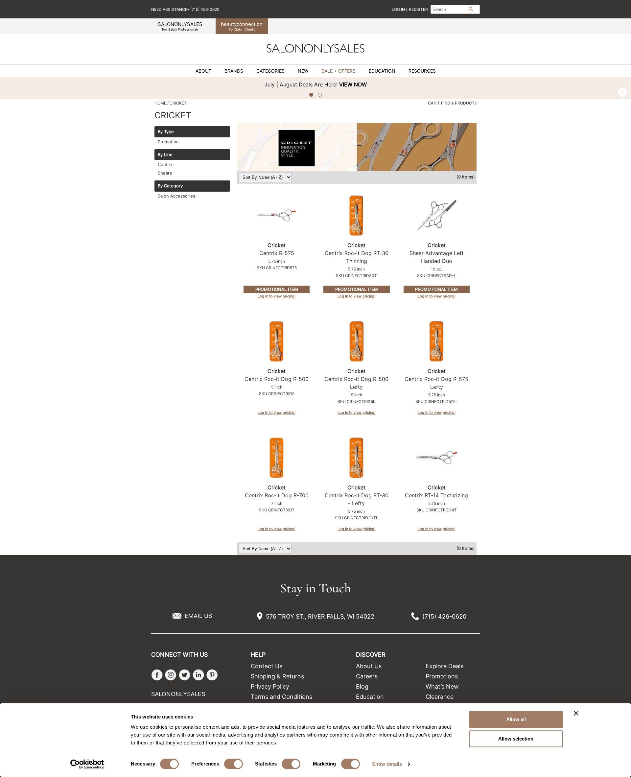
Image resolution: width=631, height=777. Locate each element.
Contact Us (266, 666)
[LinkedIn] (198, 675)
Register (418, 9)
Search (471, 9)
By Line (165, 155)
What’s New (442, 686)
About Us (369, 666)
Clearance (440, 696)
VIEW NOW (166, 84)
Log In (399, 9)
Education (382, 71)
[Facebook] (157, 675)
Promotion (168, 141)
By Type (166, 132)
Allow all (516, 719)
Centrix (165, 164)
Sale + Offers (338, 71)
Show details (387, 764)
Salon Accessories (176, 196)
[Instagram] (170, 675)
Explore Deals (444, 666)
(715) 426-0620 (444, 616)
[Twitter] (184, 675)
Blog (362, 686)
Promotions (442, 676)
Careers (367, 676)
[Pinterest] (212, 675)
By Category (170, 186)
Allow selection (515, 739)
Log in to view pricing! (276, 296)
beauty (242, 26)
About (203, 71)
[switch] (233, 764)
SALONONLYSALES (180, 26)
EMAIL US (198, 615)
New (303, 71)
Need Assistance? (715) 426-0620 (185, 9)
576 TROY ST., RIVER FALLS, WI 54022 (320, 616)
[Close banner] (576, 713)
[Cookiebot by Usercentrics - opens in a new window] (87, 764)
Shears (165, 173)
